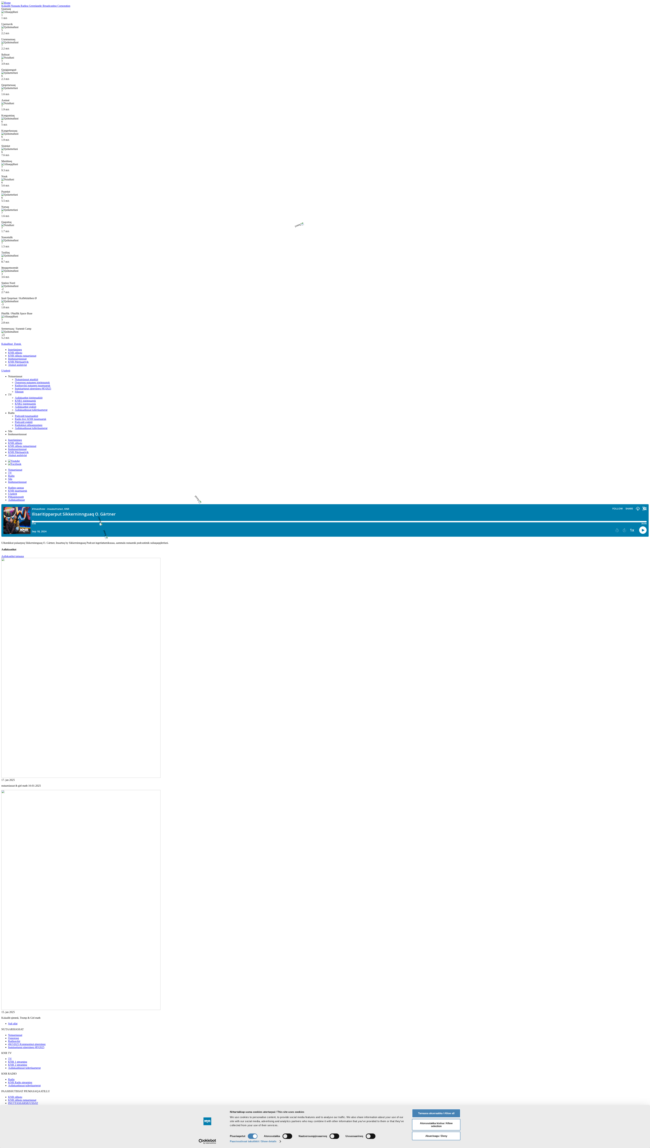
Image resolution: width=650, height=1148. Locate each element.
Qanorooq (13, 1038)
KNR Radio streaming (20, 1082)
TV (10, 472)
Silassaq (19, 391)
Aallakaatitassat (16, 499)
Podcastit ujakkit (23, 422)
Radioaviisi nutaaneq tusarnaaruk (32, 385)
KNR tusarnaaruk (17, 490)
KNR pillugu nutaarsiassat (22, 355)
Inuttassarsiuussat (17, 358)
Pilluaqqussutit (16, 496)
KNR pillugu (15, 443)
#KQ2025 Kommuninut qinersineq (27, 1044)
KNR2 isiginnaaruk (25, 403)
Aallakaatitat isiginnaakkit (28, 397)
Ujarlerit (12, 493)
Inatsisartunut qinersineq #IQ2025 (33, 388)
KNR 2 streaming (17, 1064)
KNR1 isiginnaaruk (25, 400)
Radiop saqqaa (16, 487)
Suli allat (12, 1023)
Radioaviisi (14, 1041)
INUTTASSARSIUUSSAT (23, 1103)
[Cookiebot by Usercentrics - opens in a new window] (207, 1141)
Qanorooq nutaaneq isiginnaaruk (32, 382)
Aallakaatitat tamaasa (12, 556)
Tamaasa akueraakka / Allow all (436, 1113)
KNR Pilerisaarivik (18, 361)
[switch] (287, 1136)
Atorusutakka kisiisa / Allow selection (436, 1125)
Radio (11, 475)
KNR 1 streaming (17, 1061)
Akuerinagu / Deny (436, 1135)
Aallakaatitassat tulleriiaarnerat (31, 409)
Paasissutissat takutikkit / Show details (253, 1141)
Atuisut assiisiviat (17, 455)
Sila (10, 478)
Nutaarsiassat (15, 469)
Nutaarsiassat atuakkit (26, 379)
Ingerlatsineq (15, 440)
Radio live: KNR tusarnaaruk (30, 419)
